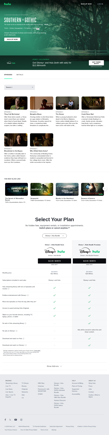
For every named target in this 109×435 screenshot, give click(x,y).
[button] (8, 74)
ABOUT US (92, 380)
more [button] (46, 24)
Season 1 (9, 87)
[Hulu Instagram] (21, 419)
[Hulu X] (11, 419)
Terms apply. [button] (37, 350)
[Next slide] (105, 188)
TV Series (27, 28)
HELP (74, 380)
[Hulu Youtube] (17, 419)
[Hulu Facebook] (7, 419)
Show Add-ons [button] (53, 366)
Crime (11, 28)
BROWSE (9, 380)
